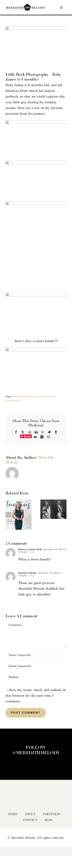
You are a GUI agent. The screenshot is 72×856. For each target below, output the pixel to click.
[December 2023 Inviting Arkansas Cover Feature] (19, 502)
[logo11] (25, 5)
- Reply (31, 552)
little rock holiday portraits (28, 396)
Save (27, 436)
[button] (8, 514)
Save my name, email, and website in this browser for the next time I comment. (36, 695)
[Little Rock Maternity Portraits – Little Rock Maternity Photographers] (53, 502)
